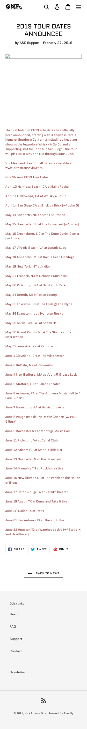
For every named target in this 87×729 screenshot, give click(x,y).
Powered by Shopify (61, 713)
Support (16, 638)
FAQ (13, 626)
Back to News (47, 573)
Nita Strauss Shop (36, 713)
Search (15, 614)
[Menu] (78, 7)
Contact (16, 651)
